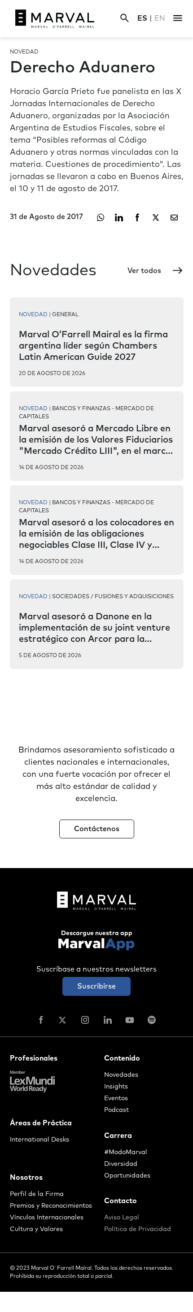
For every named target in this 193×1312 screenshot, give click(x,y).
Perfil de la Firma (37, 1194)
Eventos (116, 1098)
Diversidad (120, 1164)
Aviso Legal (121, 1217)
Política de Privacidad (137, 1229)
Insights (116, 1087)
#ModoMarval (125, 1152)
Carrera (118, 1135)
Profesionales (33, 1058)
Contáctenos (96, 829)
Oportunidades (127, 1176)
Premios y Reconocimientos (51, 1206)
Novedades (121, 1075)
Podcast (116, 1110)
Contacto (120, 1201)
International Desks (39, 1140)
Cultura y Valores (36, 1229)
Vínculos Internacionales (46, 1217)
